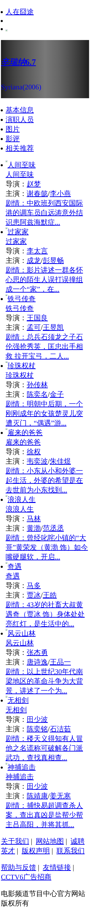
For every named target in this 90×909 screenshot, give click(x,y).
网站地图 (50, 841)
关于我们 (15, 841)
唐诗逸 (37, 662)
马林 (34, 519)
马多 (34, 585)
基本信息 (20, 110)
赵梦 (34, 184)
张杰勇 (37, 652)
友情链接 (57, 867)
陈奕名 (37, 394)
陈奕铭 (37, 729)
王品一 (60, 662)
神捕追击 (20, 777)
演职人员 (20, 119)
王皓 (50, 595)
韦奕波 (37, 461)
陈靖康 (37, 796)
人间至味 (20, 174)
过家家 (16, 241)
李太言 (37, 251)
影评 (13, 139)
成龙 (34, 260)
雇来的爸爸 (23, 442)
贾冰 (34, 595)
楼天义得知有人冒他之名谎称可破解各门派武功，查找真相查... (44, 748)
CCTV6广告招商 (26, 877)
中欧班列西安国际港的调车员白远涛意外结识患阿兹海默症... (44, 212)
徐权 (34, 452)
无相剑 (16, 710)
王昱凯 (53, 327)
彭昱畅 (53, 260)
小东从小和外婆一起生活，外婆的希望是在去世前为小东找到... (44, 480)
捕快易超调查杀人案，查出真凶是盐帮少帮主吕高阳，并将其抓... (44, 815)
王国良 (37, 318)
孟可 (34, 327)
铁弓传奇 (20, 308)
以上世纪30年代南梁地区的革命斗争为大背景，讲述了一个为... (44, 681)
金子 (57, 394)
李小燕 (60, 193)
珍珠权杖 (20, 375)
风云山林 (20, 643)
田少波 (37, 719)
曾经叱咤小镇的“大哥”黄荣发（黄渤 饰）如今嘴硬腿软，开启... (47, 547)
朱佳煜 (60, 461)
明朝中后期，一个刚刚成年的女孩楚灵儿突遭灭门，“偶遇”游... (44, 413)
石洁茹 (60, 729)
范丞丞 (53, 528)
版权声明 (36, 851)
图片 (13, 129)
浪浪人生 (20, 509)
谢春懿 (37, 193)
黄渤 (34, 528)
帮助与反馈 (18, 867)
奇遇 (13, 576)
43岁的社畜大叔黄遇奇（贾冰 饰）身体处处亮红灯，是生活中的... (45, 614)
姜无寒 (60, 796)
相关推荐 (20, 148)
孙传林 (37, 385)
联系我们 (70, 851)
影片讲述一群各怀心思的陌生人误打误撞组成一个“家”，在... (44, 279)
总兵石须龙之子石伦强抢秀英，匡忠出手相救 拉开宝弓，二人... (44, 346)
